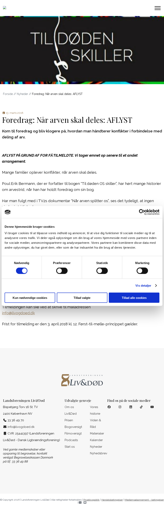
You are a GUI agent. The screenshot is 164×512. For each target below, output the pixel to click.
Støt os (70, 447)
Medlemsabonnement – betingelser (144, 499)
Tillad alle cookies (134, 297)
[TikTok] (141, 407)
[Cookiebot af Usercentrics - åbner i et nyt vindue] (141, 212)
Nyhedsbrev (98, 453)
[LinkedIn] (131, 407)
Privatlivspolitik (91, 499)
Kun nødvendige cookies (30, 297)
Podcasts (71, 440)
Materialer (97, 433)
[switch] (62, 271)
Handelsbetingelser (112, 499)
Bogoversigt (73, 427)
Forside (8, 94)
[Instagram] (120, 407)
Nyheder (22, 94)
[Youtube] (152, 407)
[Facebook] (109, 407)
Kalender (96, 440)
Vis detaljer (143, 285)
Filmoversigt (73, 433)
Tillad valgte (82, 297)
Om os (69, 407)
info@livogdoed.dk (18, 313)
